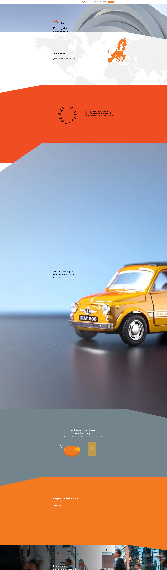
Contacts (104, 1)
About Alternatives (60, 1)
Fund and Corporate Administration (59, 64)
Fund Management (56, 62)
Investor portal (111, 1)
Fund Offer (55, 66)
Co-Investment (70, 1)
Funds (66, 1)
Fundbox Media (96, 1)
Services (54, 1)
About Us (100, 1)
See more (86, 119)
